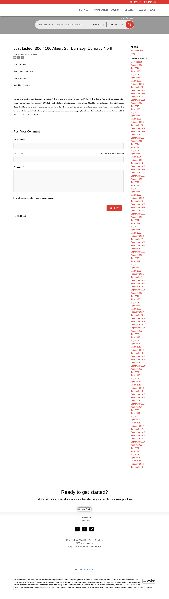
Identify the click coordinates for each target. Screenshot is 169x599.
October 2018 (137, 363)
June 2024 (135, 147)
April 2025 (135, 116)
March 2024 (136, 157)
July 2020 (135, 296)
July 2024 (135, 144)
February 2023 (137, 198)
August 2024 (136, 141)
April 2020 (135, 306)
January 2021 (137, 277)
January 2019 (137, 353)
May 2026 (135, 74)
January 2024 (137, 163)
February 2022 (137, 236)
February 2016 (137, 464)
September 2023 (138, 176)
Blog (133, 53)
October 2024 (137, 135)
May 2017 (135, 416)
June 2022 (135, 223)
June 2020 (135, 299)
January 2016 (137, 467)
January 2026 (137, 87)
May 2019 (135, 340)
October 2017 (137, 401)
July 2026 (135, 68)
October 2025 (137, 97)
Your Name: (18, 140)
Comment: (18, 167)
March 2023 (136, 195)
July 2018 (135, 372)
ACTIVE (122, 18)
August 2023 (136, 179)
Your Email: (18, 153)
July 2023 (135, 182)
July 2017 (135, 410)
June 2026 (135, 71)
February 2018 (137, 388)
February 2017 (137, 426)
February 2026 (137, 84)
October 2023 (137, 173)
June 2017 (135, 413)
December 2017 (138, 394)
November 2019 (138, 321)
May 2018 (135, 378)
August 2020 (136, 293)
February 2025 (137, 122)
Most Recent (136, 62)
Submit (114, 208)
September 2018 (138, 366)
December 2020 (138, 280)
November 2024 (138, 132)
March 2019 (136, 347)
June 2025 (135, 109)
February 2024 (137, 160)
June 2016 (135, 451)
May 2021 (135, 265)
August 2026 (136, 65)
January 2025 (137, 125)
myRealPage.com (89, 569)
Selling (129, 10)
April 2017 (135, 420)
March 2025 (136, 119)
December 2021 (138, 242)
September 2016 (138, 442)
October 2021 (137, 249)
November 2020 (138, 283)
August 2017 (136, 407)
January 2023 (137, 201)
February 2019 (137, 350)
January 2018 (137, 391)
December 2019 (138, 318)
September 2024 (138, 138)
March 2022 (136, 233)
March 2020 (136, 309)
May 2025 (135, 112)
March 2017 (136, 423)
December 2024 (138, 128)
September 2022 (138, 214)
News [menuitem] (152, 10)
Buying (115, 10)
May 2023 (135, 188)
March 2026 (136, 81)
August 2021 (136, 255)
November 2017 (138, 397)
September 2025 (138, 100)
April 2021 (135, 268)
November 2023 (138, 169)
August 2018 (136, 369)
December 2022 (138, 204)
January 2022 (137, 239)
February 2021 (137, 274)
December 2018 (138, 356)
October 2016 (137, 439)
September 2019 (138, 328)
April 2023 (135, 192)
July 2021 (135, 258)
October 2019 (137, 325)
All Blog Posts (137, 50)
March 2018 (136, 385)
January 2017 (137, 429)
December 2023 (138, 166)
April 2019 (135, 344)
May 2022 (135, 226)
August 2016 (136, 445)
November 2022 (138, 207)
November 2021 (138, 245)
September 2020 (138, 290)
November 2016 (138, 435)
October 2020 (137, 287)
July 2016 (135, 448)
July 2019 (135, 334)
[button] (77, 529)
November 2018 (138, 359)
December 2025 (138, 90)
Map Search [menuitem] (101, 10)
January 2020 (137, 315)
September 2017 (138, 404)
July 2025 (135, 106)
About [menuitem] (142, 10)
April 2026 (135, 78)
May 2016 (135, 454)
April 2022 (135, 230)
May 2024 (135, 150)
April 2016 (135, 458)
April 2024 (135, 154)
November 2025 (138, 94)
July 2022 (135, 220)
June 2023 (135, 185)
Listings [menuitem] (83, 10)
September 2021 (138, 252)
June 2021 (135, 261)
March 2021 (136, 271)
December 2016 (138, 432)
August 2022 (136, 217)
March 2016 (136, 461)
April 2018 (135, 382)
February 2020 (137, 312)
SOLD (132, 18)
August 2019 (136, 331)
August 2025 (136, 103)
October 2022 (137, 211)
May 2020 (135, 302)
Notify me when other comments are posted (34, 198)
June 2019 (135, 337)
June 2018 (135, 375)
